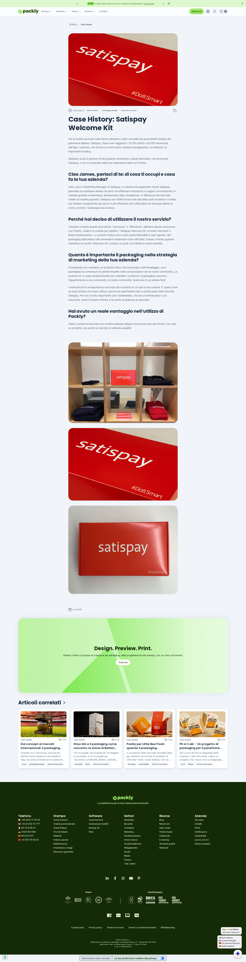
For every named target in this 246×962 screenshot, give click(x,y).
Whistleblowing (168, 927)
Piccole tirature (61, 832)
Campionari (164, 836)
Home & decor (131, 840)
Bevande (128, 824)
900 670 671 (27, 836)
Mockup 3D (94, 828)
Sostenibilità (200, 836)
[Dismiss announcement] (242, 3)
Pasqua (127, 859)
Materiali (57, 836)
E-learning (164, 840)
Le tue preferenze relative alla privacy (135, 958)
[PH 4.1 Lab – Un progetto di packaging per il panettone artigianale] (202, 724)
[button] (208, 11)
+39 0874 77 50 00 (30, 820)
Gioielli (127, 852)
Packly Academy (202, 844)
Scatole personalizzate (64, 824)
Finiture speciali (61, 840)
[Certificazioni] (155, 899)
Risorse (88, 11)
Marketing (129, 832)
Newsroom (164, 824)
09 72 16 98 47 (28, 828)
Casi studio (26, 739)
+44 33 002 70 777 (30, 824)
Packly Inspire (166, 832)
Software (60, 11)
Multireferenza (60, 844)
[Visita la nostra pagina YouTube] (131, 878)
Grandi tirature (60, 828)
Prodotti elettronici (132, 844)
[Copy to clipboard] (175, 110)
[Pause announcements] (168, 3)
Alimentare (129, 820)
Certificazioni (201, 832)
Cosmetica (129, 828)
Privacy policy (95, 927)
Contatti (103, 11)
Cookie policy (77, 927)
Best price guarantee (63, 852)
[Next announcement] (163, 3)
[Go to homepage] (28, 11)
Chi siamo (199, 820)
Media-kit (163, 848)
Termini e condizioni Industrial (142, 927)
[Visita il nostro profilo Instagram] (123, 878)
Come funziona (61, 820)
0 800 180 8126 (28, 832)
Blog (74, 24)
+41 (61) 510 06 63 (30, 840)
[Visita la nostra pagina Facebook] (115, 878)
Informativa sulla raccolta (96, 958)
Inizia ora (196, 11)
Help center (165, 828)
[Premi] (88, 899)
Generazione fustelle (98, 824)
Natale (127, 855)
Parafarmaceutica (132, 836)
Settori (75, 11)
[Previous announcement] (77, 3)
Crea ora (123, 662)
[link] (86, 24)
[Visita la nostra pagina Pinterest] (139, 878)
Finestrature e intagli (63, 848)
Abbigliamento (131, 848)
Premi (197, 828)
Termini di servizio (115, 927)
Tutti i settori (130, 863)
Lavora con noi (202, 840)
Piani (91, 832)
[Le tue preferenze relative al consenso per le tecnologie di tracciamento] (5, 957)
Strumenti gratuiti (167, 844)
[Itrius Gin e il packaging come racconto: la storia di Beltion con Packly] (96, 724)
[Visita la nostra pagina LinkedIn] (107, 878)
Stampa (45, 11)
